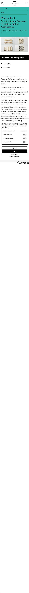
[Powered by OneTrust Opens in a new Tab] (22, 161)
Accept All (14, 151)
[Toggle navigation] (27, 3)
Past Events (4, 8)
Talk (2, 12)
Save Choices (14, 154)
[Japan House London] (14, 3)
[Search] (2, 3)
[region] (14, 356)
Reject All (14, 148)
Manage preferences (14, 156)
